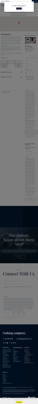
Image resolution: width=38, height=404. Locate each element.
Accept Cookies (19, 402)
